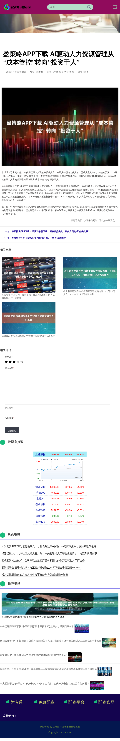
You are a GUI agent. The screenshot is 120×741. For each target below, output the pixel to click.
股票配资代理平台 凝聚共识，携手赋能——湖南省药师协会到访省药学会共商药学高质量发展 (48, 669)
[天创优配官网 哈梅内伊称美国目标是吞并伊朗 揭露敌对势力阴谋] (60, 603)
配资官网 (106, 702)
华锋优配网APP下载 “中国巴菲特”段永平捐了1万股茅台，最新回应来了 (37, 626)
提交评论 (12, 430)
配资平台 (76, 702)
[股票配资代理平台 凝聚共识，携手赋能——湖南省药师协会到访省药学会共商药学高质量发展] (105, 671)
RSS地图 (64, 726)
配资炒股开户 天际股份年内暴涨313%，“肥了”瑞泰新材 (39, 237)
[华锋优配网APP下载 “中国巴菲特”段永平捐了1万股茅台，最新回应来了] (82, 628)
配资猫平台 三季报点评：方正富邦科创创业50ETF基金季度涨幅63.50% (41, 567)
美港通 (16, 702)
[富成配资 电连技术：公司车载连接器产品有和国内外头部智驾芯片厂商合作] (28, 274)
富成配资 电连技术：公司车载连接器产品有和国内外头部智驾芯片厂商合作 (43, 560)
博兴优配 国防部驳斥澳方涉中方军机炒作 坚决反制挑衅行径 (35, 574)
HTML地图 (74, 726)
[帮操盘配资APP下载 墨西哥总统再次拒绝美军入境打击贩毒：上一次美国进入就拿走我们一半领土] (109, 642)
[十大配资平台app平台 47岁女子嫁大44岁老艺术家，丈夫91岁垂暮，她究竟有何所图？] (97, 685)
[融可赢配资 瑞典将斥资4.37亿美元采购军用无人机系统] (28, 317)
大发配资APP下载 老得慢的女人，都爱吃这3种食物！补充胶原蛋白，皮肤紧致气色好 (49, 546)
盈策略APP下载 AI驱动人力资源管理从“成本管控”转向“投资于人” (33, 654)
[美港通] (17, 6)
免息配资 (46, 702)
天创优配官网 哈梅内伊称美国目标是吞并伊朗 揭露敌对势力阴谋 (33, 616)
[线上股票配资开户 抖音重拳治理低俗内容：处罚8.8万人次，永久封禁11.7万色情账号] (90, 272)
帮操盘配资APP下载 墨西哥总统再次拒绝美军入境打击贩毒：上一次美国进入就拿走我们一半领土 (50, 640)
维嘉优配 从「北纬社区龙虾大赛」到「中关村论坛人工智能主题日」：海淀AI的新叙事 (49, 553)
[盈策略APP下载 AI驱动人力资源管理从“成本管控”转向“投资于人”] (75, 657)
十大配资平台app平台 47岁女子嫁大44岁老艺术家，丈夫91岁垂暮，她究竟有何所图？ (44, 683)
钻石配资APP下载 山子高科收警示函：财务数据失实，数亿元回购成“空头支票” (50, 231)
